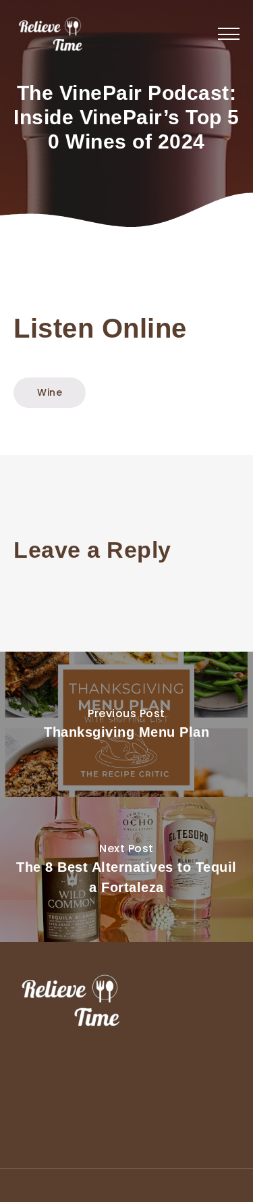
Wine (49, 392)
